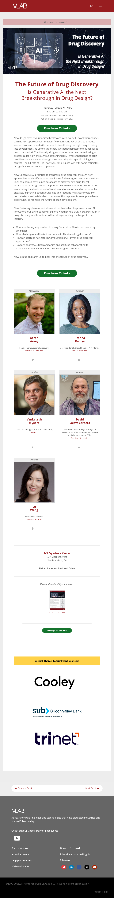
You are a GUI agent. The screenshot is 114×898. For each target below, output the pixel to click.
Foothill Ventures (34, 519)
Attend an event (20, 854)
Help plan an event (21, 860)
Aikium (34, 432)
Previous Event (23, 788)
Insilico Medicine (79, 350)
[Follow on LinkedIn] (71, 867)
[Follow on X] (86, 867)
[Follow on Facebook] (79, 867)
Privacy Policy (101, 891)
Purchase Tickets (57, 128)
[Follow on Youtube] (94, 867)
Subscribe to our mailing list (75, 854)
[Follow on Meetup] (63, 867)
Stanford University (79, 438)
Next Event (92, 788)
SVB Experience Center (57, 553)
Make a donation (20, 866)
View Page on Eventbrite (57, 630)
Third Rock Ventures (34, 350)
